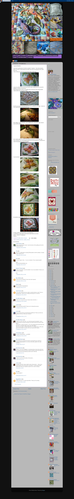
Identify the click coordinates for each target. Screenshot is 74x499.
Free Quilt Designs (55, 436)
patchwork (21, 239)
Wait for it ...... (56, 396)
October (52, 283)
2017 (51, 270)
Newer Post (16, 388)
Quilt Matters (52, 426)
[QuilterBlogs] (52, 192)
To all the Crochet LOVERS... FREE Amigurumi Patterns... (57, 413)
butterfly (17, 239)
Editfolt (17, 284)
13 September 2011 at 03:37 (21, 329)
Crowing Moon (19, 332)
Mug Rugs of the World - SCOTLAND (54, 299)
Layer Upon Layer (52, 357)
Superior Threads (19, 268)
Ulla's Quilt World (19, 339)
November (52, 282)
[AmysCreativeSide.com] (54, 162)
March (51, 313)
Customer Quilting (56, 338)
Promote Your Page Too (51, 152)
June (51, 308)
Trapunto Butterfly (53, 301)
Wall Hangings (40, 55)
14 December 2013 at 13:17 (21, 375)
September (52, 285)
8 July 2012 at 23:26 (19, 368)
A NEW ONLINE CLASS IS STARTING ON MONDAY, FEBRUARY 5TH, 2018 (57, 421)
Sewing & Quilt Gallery (53, 388)
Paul (17, 258)
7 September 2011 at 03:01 (21, 247)
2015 (51, 273)
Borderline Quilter (52, 365)
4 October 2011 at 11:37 (20, 344)
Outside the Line (52, 472)
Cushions (24, 55)
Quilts (19, 55)
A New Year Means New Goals (56, 428)
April (51, 311)
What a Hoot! (52, 380)
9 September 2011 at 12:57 (21, 287)
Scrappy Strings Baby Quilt (56, 322)
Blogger (43, 490)
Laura (17, 311)
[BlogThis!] (32, 238)
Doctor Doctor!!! (56, 480)
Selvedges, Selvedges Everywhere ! (56, 459)
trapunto (28, 239)
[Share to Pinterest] (35, 238)
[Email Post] (29, 238)
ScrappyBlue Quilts (53, 395)
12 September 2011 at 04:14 (21, 307)
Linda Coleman (19, 243)
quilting (25, 239)
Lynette (17, 304)
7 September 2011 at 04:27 (21, 264)
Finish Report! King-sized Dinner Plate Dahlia (57, 382)
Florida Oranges (56, 442)
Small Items (30, 57)
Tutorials (14, 57)
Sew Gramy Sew (19, 347)
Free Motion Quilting (22, 57)
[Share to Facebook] (34, 238)
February (52, 314)
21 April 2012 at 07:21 (20, 359)
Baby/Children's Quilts (32, 55)
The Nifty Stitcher (28, 7)
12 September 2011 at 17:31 (21, 316)
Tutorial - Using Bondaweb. (56, 331)
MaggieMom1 (18, 379)
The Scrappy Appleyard (54, 418)
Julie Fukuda (18, 290)
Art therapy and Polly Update (56, 451)
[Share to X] (33, 238)
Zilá (16, 371)
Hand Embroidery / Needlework (51, 55)
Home (15, 55)
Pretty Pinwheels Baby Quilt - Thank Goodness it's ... (55, 297)
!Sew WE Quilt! (52, 410)
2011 (51, 279)
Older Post (43, 388)
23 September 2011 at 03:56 (21, 335)
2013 (51, 276)
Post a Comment (18, 384)
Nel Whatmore (52, 449)
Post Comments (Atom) (22, 391)
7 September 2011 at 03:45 (21, 255)
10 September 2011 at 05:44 (21, 294)
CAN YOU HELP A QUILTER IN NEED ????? (55, 294)
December (52, 280)
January (52, 316)
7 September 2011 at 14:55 (21, 274)
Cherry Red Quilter (53, 479)
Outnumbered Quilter (53, 464)
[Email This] (31, 238)
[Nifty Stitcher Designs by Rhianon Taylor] (48, 151)
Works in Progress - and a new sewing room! (55, 287)
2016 (51, 271)
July (51, 307)
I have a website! (57, 358)
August (51, 305)
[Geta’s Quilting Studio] (54, 246)
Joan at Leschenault (53, 403)
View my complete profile (52, 91)
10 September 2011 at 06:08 (21, 301)
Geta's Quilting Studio (53, 434)
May (51, 310)
